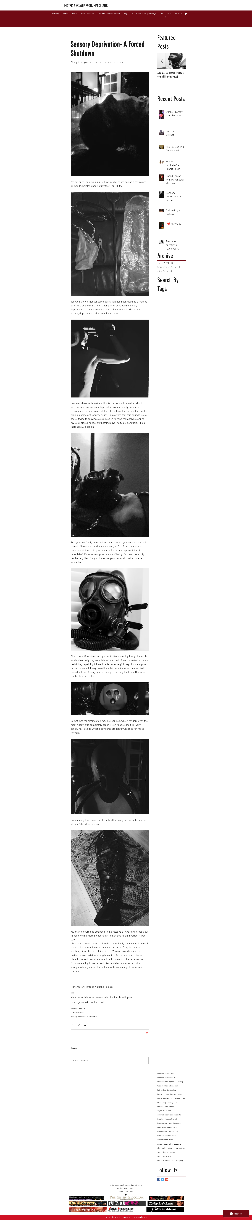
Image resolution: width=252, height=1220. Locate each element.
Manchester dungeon (165, 1082)
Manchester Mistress (82, 997)
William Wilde (162, 1086)
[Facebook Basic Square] (158, 1179)
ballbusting (171, 1090)
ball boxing (161, 1090)
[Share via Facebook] (72, 1025)
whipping (179, 1161)
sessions (177, 1144)
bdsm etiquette (176, 1094)
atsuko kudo (173, 1086)
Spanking (179, 1082)
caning (170, 1103)
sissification (162, 1148)
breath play (125, 997)
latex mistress (172, 1127)
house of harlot (171, 1119)
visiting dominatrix (164, 1156)
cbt (176, 1103)
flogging (160, 1119)
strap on (171, 1148)
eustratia (177, 1115)
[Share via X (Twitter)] (78, 1025)
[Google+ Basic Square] (166, 1179)
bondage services (178, 1098)
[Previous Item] (161, 61)
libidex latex (173, 1132)
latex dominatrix (175, 1123)
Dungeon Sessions (78, 1008)
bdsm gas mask (79, 1002)
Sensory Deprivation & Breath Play (84, 1016)
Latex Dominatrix (77, 1012)
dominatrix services (165, 1115)
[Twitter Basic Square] (162, 1179)
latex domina (162, 1123)
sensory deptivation (107, 997)
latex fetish (161, 1127)
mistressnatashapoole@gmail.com (148, 13)
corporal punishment (165, 1107)
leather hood (97, 1002)
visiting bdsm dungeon (166, 1152)
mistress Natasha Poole (166, 1136)
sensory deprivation (165, 1140)
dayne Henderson (164, 1111)
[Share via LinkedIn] (84, 1025)
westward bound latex (165, 1161)
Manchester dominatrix (166, 1078)
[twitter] (186, 13)
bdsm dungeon (163, 1094)
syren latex (180, 1148)
